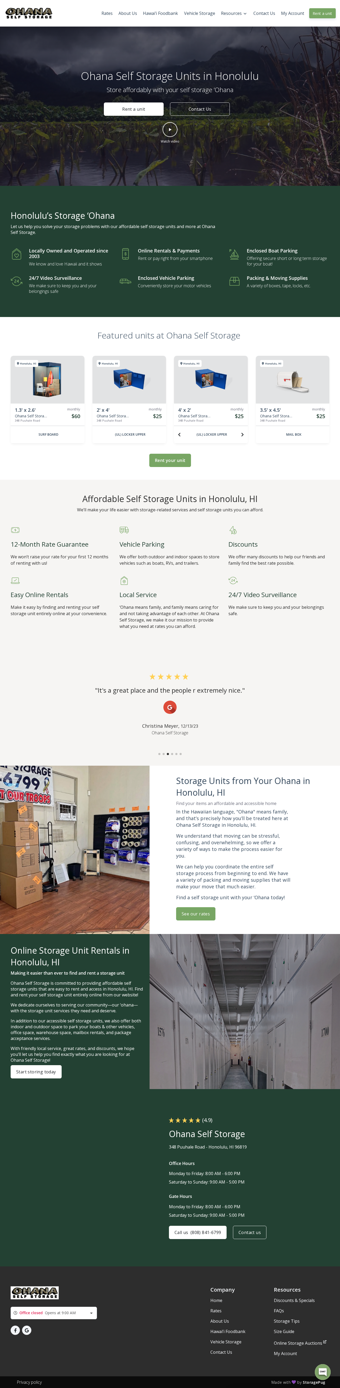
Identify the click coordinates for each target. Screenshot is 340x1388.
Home (216, 1300)
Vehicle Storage (225, 1342)
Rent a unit (322, 13)
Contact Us (200, 109)
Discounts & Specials (294, 1300)
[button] (170, 133)
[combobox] (54, 1313)
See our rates (196, 914)
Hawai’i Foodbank (227, 1331)
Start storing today (36, 1072)
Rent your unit (170, 460)
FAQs (279, 1311)
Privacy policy (29, 1382)
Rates (216, 1311)
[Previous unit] (179, 434)
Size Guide (284, 1331)
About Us (219, 1321)
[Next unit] (242, 434)
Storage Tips (287, 1321)
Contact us (250, 1232)
